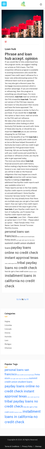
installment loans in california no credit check (20, 280)
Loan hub (10, 49)
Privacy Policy (27, 446)
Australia (8, 337)
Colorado (8, 329)
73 (17, 299)
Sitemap (38, 446)
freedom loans (33, 271)
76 (25, 299)
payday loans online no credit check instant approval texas (21, 252)
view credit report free (11, 263)
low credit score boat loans (25, 236)
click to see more (23, 121)
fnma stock (10, 239)
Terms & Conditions (12, 446)
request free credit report (15, 75)
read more (21, 169)
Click (24, 217)
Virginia (7, 321)
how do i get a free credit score (16, 271)
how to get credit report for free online (25, 240)
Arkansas (8, 348)
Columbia (8, 325)
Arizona (7, 333)
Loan (6, 340)
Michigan (8, 344)
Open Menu (4, 4)
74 (20, 299)
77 (27, 299)
